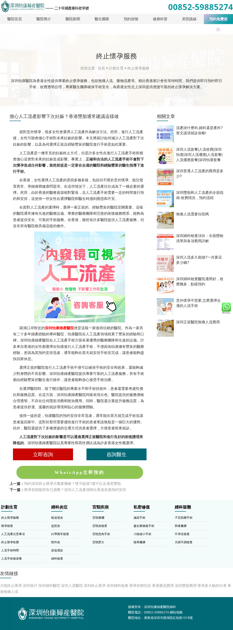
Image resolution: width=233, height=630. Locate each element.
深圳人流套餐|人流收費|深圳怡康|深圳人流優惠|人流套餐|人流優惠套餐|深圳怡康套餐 (199, 154)
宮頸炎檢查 (99, 526)
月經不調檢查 (183, 542)
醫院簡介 (43, 18)
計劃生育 (116, 68)
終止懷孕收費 (10, 542)
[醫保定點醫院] (44, 6)
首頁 (101, 68)
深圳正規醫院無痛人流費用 (198, 322)
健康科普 (160, 18)
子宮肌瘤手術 (183, 517)
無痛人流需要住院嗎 (192, 214)
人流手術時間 (10, 550)
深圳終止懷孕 (95, 585)
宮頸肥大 (98, 542)
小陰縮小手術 (142, 534)
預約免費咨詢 (218, 20)
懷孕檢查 (7, 526)
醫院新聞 (73, 18)
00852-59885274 (200, 6)
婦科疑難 (183, 507)
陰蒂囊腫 (139, 542)
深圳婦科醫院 (49, 585)
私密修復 (142, 507)
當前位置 (87, 68)
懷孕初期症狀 (140, 585)
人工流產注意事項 (13, 534)
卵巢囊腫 (181, 526)
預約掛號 (131, 18)
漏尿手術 (139, 517)
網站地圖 (176, 612)
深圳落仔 (30, 585)
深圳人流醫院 (72, 585)
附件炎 (55, 542)
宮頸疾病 (100, 507)
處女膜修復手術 (144, 526)
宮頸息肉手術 (101, 534)
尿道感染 (57, 550)
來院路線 (189, 18)
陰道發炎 (57, 517)
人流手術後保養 (11, 558)
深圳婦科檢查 (117, 585)
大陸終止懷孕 (11, 585)
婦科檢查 (57, 558)
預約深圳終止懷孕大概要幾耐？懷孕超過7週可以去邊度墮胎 (72, 483)
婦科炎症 (59, 507)
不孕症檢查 (182, 534)
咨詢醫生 (116, 454)
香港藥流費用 (163, 585)
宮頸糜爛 (98, 517)
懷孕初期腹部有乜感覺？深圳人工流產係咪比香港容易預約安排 (75, 489)
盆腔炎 (55, 526)
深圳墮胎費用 (186, 585)
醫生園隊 (102, 18)
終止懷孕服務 (138, 68)
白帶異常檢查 (60, 534)
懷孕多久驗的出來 (212, 585)
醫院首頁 (14, 18)
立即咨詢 (43, 454)
